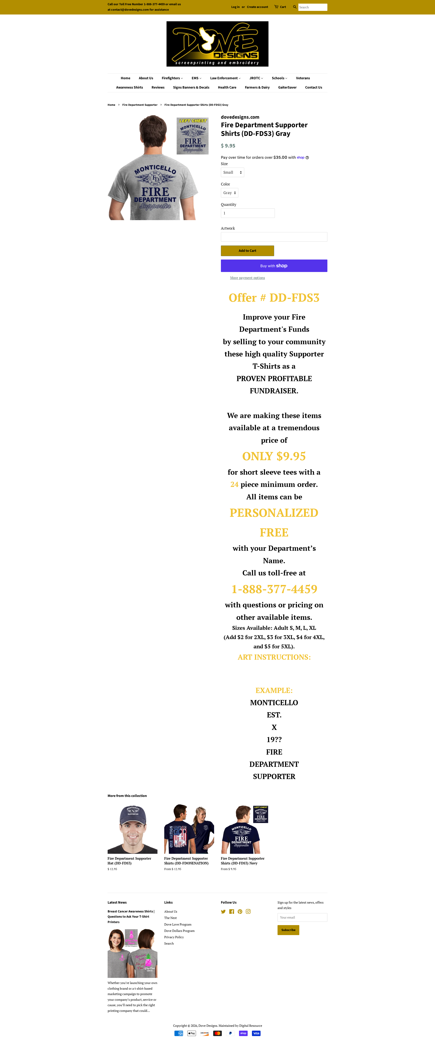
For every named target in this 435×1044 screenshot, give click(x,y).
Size (224, 163)
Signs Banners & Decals (191, 87)
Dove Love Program (177, 924)
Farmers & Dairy (257, 87)
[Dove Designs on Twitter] (223, 912)
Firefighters (171, 78)
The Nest (170, 918)
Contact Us (313, 87)
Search (169, 943)
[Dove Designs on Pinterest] (239, 912)
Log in (235, 7)
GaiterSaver (287, 87)
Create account (257, 7)
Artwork (228, 228)
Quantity (228, 204)
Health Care (227, 87)
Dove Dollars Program (179, 931)
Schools (278, 78)
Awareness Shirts (129, 87)
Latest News (117, 902)
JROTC (255, 78)
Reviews (158, 87)
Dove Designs (207, 1025)
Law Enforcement (224, 78)
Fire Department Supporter (139, 105)
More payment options (247, 277)
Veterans (303, 78)
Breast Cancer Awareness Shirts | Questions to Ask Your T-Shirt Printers (131, 916)
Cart (283, 7)
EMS (195, 78)
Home (125, 78)
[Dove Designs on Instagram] (248, 912)
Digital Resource (250, 1025)
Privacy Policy (174, 937)
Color (225, 184)
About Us (146, 78)
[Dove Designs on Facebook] (231, 912)
